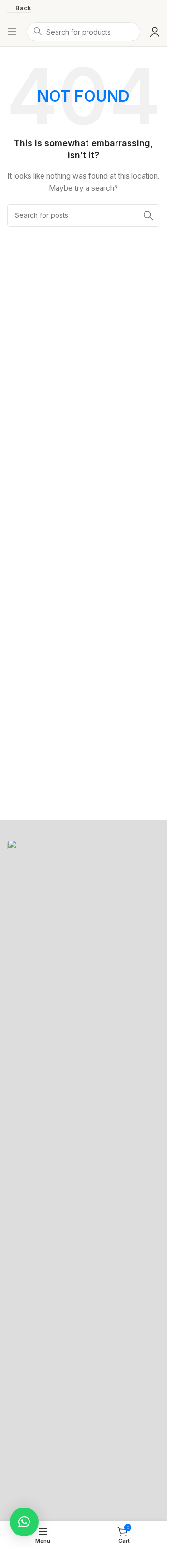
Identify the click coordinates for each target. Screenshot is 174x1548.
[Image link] (73, 1200)
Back (23, 8)
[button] (24, 1522)
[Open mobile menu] (12, 31)
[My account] (154, 31)
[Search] (148, 215)
